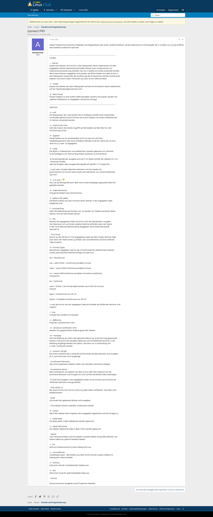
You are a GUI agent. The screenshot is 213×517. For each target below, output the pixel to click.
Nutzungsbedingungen (138, 509)
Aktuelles (50, 10)
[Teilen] (179, 39)
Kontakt (125, 509)
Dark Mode (45, 509)
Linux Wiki (83, 10)
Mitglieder (67, 10)
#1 (183, 39)
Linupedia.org (115, 509)
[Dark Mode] (182, 9)
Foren (35, 10)
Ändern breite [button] (56, 509)
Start (178, 509)
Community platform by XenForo (106, 514)
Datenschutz (153, 509)
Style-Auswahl (34, 509)
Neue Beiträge (33, 15)
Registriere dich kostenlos (112, 21)
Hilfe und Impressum (167, 509)
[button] (56, 9)
